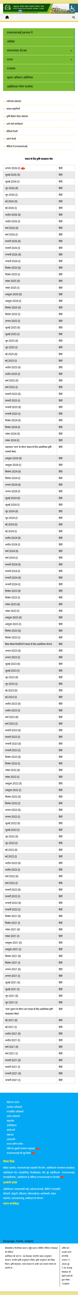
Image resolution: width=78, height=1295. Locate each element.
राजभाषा (11, 68)
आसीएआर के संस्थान (34, 1198)
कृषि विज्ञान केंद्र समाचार (17, 116)
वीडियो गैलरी (12, 131)
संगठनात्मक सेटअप (17, 50)
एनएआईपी (55, 1189)
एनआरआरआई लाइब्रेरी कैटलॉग (31, 1167)
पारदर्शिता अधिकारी (15, 1111)
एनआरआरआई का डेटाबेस (48, 1177)
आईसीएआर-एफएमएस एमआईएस (60, 1167)
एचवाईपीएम (24, 1172)
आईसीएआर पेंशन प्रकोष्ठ (20, 86)
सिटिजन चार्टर (13, 1102)
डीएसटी (6, 1193)
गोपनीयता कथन (20, 1248)
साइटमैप (10, 1120)
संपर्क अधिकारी (13, 1116)
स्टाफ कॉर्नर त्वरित (15, 1143)
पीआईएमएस (35, 1172)
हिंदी (60, 168)
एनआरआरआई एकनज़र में (19, 32)
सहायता (10, 1134)
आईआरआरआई (36, 1189)
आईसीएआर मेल (10, 1172)
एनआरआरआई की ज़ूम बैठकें (19, 1153)
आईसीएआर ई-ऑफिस (26, 1177)
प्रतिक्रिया (12, 1125)
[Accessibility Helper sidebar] (73, 8)
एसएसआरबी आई (21, 1189)
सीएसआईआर (33, 1193)
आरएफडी (11, 1139)
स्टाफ (10, 59)
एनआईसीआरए (9, 1177)
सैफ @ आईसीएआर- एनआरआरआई (58, 1172)
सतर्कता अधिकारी (14, 1107)
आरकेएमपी (45, 1193)
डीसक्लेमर (9, 1248)
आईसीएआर (8, 1189)
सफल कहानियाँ (13, 108)
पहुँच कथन (32, 1248)
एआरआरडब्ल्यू (17, 1198)
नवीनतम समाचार (14, 101)
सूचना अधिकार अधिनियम (20, 77)
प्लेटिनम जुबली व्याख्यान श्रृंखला (21, 1148)
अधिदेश (11, 41)
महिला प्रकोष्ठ (9, 1167)
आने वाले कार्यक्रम (15, 123)
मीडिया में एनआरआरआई (17, 146)
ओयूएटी (14, 1193)
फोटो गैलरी (11, 138)
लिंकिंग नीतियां (44, 1248)
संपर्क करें (11, 1129)
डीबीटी (47, 1189)
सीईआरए (23, 1193)
